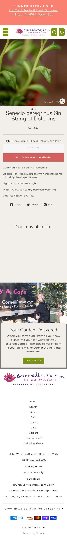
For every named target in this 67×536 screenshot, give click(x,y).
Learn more (33, 360)
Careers (33, 433)
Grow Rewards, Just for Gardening (32, 508)
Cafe (33, 417)
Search (33, 407)
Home (33, 401)
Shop (33, 412)
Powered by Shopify (33, 533)
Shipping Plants (33, 443)
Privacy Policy (33, 438)
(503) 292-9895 (38, 460)
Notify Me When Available (33, 157)
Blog (33, 427)
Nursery (33, 422)
